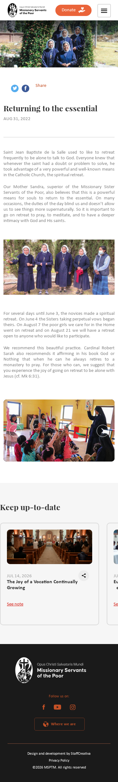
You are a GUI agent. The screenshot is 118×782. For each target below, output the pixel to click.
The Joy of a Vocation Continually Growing (42, 585)
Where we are (63, 724)
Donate (70, 10)
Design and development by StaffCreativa (59, 754)
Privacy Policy (59, 761)
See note (15, 604)
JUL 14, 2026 (19, 576)
